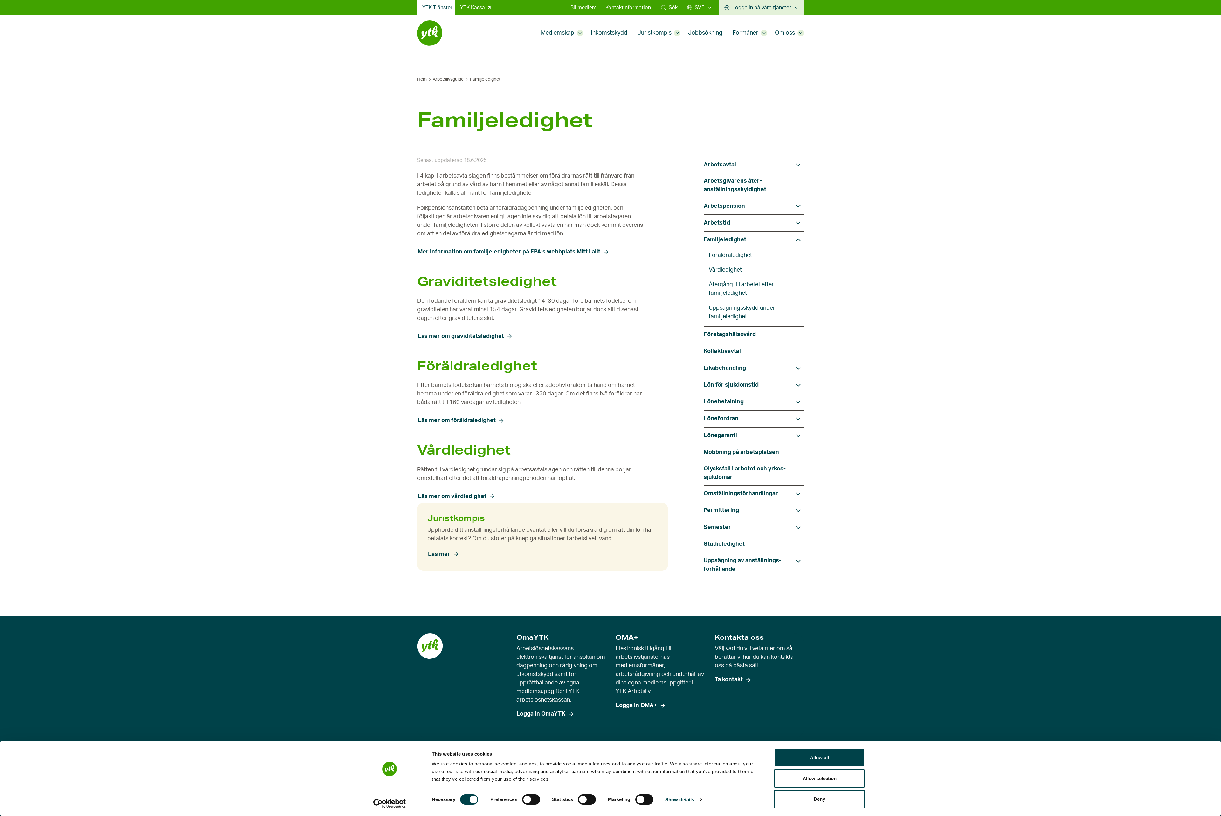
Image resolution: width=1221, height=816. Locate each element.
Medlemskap (557, 33)
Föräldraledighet (730, 255)
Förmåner (745, 33)
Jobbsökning (705, 33)
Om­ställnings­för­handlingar (741, 493)
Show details (679, 799)
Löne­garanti (720, 435)
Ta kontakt (729, 680)
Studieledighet (724, 544)
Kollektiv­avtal (722, 351)
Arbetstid (717, 223)
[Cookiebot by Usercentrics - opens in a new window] (389, 803)
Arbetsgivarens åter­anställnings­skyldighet (735, 185)
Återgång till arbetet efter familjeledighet (741, 289)
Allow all (819, 757)
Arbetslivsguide (448, 79)
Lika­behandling (725, 368)
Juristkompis (655, 33)
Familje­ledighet (725, 240)
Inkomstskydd (609, 33)
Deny (819, 799)
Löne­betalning (724, 402)
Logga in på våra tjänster (761, 7)
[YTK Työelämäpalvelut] (429, 33)
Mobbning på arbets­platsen (741, 452)
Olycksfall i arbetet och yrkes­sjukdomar (745, 473)
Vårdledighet (725, 270)
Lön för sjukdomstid (731, 385)
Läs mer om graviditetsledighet (461, 336)
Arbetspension (724, 206)
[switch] (531, 799)
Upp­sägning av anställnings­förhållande (742, 565)
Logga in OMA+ (636, 705)
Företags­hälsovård (730, 334)
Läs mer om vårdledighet (452, 496)
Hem (422, 79)
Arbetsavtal (720, 165)
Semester (717, 527)
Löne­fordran (721, 418)
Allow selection (820, 778)
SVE (700, 7)
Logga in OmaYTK (540, 714)
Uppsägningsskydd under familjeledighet (742, 312)
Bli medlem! (584, 7)
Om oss (785, 33)
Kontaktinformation (628, 7)
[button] (669, 7)
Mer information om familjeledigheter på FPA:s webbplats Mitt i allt (509, 252)
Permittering (721, 510)
